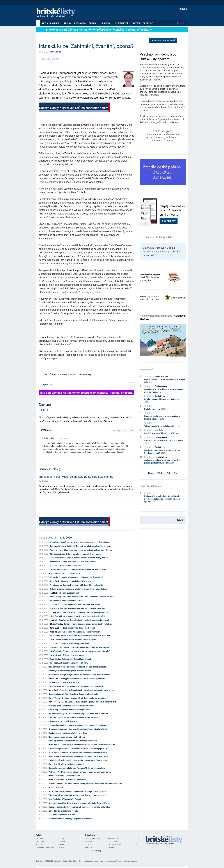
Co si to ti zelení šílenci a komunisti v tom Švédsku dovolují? (162, 451)
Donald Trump (85, 374)
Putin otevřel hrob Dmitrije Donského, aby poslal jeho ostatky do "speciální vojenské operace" (162, 499)
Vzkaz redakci (113, 841)
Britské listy (57, 13)
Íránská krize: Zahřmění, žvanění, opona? (79, 639)
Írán (45, 374)
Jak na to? (148, 255)
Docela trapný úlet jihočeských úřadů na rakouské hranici (84, 620)
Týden (151, 473)
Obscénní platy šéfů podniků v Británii (64, 799)
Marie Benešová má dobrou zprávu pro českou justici (82, 791)
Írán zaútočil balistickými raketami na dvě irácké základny (73, 717)
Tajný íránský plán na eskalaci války (162, 426)
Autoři (136, 23)
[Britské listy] (74, 107)
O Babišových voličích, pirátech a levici (77, 581)
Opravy (88, 844)
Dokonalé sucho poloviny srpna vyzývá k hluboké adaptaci (162, 417)
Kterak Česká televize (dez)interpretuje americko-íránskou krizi (88, 701)
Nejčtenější (146, 369)
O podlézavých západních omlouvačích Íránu (69, 662)
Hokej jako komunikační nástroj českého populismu (83, 678)
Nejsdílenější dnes (150, 486)
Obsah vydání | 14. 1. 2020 (55, 537)
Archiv (67, 23)
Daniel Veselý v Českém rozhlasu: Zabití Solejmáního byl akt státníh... (78, 698)
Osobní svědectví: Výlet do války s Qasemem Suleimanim (73, 694)
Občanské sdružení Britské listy (65, 861)
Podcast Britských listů (159, 237)
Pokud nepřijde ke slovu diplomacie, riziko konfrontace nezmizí (75, 686)
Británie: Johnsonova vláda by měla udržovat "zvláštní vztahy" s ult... (78, 729)
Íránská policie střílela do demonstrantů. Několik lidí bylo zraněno (78, 569)
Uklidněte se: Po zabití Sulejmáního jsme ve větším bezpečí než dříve (78, 756)
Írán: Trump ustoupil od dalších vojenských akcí (69, 709)
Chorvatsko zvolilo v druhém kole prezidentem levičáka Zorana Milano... (79, 803)
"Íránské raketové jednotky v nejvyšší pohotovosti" (70, 818)
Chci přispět (169, 221)
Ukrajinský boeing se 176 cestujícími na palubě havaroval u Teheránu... (79, 713)
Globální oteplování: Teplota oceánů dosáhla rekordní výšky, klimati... (79, 557)
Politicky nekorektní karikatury (163, 317)
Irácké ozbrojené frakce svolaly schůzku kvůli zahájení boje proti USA (78, 748)
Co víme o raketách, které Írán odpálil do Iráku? (70, 643)
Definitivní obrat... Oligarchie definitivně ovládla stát (164, 380)
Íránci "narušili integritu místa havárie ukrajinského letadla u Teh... (78, 616)
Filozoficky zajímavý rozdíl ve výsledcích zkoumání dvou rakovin (87, 690)
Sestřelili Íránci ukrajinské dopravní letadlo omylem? (71, 705)
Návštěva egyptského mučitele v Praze (67, 600)
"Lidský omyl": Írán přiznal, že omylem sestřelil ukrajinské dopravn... (79, 612)
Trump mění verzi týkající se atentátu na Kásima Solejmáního (76, 476)
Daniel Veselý (55, 596)
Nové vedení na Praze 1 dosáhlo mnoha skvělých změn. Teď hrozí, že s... (81, 635)
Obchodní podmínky (93, 850)
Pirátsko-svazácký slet (69, 592)
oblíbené (129, 430)
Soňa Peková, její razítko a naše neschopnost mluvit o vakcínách (163, 390)
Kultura (39, 844)
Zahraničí (40, 838)
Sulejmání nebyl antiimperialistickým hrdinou (67, 733)
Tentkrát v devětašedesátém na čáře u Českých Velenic (88, 623)
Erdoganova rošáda (69, 810)
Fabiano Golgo (161, 386)
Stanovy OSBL (113, 838)
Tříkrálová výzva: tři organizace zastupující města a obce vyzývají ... (77, 795)
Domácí (62, 838)
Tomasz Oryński (55, 783)
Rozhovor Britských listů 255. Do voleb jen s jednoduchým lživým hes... (80, 546)
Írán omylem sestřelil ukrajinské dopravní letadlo (69, 670)
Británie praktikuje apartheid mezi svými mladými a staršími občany (79, 588)
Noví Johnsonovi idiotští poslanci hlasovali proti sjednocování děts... (77, 666)
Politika (62, 841)
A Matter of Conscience (76, 779)
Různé (61, 847)
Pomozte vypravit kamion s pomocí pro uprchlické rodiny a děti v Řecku (81, 550)
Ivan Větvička (161, 457)
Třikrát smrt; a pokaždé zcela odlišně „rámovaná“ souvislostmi (88, 744)
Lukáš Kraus (54, 682)
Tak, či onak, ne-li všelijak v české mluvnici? (81, 631)
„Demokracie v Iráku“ (70, 682)
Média (61, 844)
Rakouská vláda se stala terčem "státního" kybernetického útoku (76, 768)
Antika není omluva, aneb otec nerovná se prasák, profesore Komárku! (162, 461)
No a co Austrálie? (56, 787)
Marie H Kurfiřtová (56, 775)
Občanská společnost (45, 847)
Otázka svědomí (73, 775)
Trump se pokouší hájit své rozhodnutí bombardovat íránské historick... (79, 806)
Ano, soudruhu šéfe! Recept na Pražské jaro (163, 441)
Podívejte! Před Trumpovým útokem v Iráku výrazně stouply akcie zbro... (79, 771)
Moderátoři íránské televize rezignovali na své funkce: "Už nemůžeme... (80, 542)
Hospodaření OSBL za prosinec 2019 (64, 573)
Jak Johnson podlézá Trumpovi (61, 814)
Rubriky (105, 23)
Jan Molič (54, 592)
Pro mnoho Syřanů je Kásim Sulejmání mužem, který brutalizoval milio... (81, 647)
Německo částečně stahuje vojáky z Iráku (66, 737)
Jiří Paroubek (48, 438)
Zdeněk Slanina (56, 623)
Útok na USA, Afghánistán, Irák (63, 374)
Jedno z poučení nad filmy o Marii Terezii (77, 627)
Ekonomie (40, 841)
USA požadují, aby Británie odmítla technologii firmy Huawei (75, 554)
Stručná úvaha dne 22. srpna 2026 (161, 433)
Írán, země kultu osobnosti (72, 764)
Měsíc (160, 473)
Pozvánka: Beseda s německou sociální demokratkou (73, 561)
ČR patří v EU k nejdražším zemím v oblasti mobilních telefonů (76, 577)
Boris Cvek (54, 581)
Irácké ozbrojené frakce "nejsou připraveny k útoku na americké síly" (80, 651)
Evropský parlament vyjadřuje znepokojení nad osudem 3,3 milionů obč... (79, 725)
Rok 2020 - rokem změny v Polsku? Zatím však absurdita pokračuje (93, 783)
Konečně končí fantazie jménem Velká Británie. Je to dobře (75, 604)
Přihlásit (182, 8)
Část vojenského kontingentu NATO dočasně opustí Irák (72, 740)
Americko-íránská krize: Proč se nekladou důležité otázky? (88, 596)
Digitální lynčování (154, 409)
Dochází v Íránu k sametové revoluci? (66, 565)
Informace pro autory (115, 844)
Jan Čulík (54, 620)
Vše (176, 473)
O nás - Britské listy (92, 838)
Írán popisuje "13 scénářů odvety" (63, 721)
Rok (168, 473)
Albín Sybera (54, 678)
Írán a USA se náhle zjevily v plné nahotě (67, 655)
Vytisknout (47, 384)
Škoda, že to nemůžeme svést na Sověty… (162, 400)
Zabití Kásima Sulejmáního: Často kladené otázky (71, 659)
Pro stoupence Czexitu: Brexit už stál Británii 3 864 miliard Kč (76, 585)
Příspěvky (148, 23)
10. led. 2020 (62, 438)
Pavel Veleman (161, 376)
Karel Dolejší (55, 51)
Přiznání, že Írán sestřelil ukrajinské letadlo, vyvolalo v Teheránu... (78, 608)
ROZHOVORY (80, 23)
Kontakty (88, 841)
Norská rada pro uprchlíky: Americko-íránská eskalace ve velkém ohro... (80, 674)
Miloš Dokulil (55, 631)
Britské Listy (164, 840)
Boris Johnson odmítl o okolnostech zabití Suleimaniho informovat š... (78, 752)
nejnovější (117, 430)
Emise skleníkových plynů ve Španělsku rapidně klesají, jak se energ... (78, 760)
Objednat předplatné (163, 40)
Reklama (88, 847)
